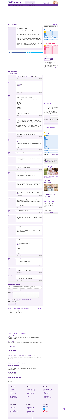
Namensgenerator (13, 396)
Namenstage (12, 406)
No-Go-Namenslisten (49, 155)
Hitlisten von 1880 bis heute (48, 394)
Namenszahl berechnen (14, 411)
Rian (47, 141)
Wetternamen (12, 412)
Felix (55, 33)
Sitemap (37, 417)
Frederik (19, 199)
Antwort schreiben (13, 73)
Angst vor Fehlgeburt (13, 336)
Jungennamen (12, 388)
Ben (47, 37)
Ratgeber (28, 396)
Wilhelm (19, 88)
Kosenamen (29, 394)
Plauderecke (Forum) (30, 407)
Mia (47, 49)
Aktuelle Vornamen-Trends (48, 398)
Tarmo (47, 148)
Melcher (19, 83)
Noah (47, 31)
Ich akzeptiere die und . (20, 299)
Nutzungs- (18, 299)
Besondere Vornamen (31, 392)
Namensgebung (29, 388)
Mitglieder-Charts (46, 396)
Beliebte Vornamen (46, 388)
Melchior (19, 84)
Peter (31, 76)
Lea (54, 51)
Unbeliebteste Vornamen (47, 397)
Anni (20, 258)
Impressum (54, 417)
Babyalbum (29, 412)
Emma (47, 47)
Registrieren (26, 3)
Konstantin (20, 76)
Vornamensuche (13, 394)
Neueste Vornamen (13, 397)
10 (22, 310)
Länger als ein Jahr (48, 210)
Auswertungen (12, 408)
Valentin (17, 193)
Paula (19, 129)
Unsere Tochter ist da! (14, 350)
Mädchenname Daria (13, 365)
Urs (27, 34)
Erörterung (11, 341)
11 (24, 310)
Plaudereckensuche (30, 408)
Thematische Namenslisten (31, 390)
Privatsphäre (50, 417)
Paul (47, 35)
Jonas (55, 35)
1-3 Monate (47, 206)
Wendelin (19, 86)
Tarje (47, 137)
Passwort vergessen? (32, 3)
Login (30, 1)
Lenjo (47, 139)
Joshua (47, 135)
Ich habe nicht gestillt (49, 205)
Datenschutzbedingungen (26, 299)
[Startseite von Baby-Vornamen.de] (14, 3)
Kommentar (10, 292)
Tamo (47, 146)
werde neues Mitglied (12, 287)
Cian (47, 144)
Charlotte (56, 45)
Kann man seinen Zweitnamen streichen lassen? (21, 355)
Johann (19, 85)
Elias (47, 39)
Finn (18, 270)
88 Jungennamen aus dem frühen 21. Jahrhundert (50, 196)
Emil (55, 31)
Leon (47, 33)
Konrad (25, 76)
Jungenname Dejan (13, 372)
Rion (47, 143)
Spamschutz (10, 301)
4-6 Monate (47, 207)
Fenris (47, 150)
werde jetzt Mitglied (47, 161)
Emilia (47, 45)
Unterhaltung (11, 346)
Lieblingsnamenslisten (54, 154)
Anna (55, 52)
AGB (40, 417)
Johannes (18, 244)
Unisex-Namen (12, 390)
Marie (55, 49)
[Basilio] (48, 60)
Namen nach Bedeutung (31, 389)
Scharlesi (47, 133)
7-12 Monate (47, 209)
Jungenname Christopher (15, 377)
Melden (41, 49)
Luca (20, 270)
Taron (47, 152)
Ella (54, 47)
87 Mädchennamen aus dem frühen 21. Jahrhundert (50, 180)
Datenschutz (44, 417)
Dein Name (10, 290)
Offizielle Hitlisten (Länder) (48, 390)
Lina (47, 51)
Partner (34, 417)
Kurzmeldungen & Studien (14, 410)
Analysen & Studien (13, 407)
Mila (47, 52)
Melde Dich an (37, 286)
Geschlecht (46, 117)
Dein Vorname (46, 116)
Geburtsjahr (46, 119)
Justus (22, 30)
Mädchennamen (13, 389)
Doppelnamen (12, 392)
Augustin (18, 141)
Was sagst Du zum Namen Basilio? (50, 67)
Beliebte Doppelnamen (47, 389)
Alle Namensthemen (30, 393)
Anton (55, 37)
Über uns (30, 417)
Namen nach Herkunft (14, 393)
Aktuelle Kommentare (30, 406)
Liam (55, 39)
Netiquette (28, 414)
